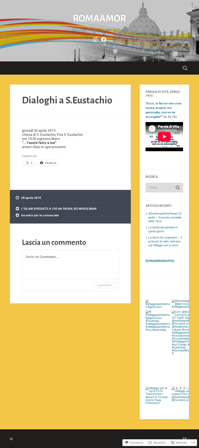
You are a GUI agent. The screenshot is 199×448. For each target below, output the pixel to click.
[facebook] (104, 39)
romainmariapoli (160, 261)
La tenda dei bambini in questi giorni (163, 229)
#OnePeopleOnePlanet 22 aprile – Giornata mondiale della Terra (165, 217)
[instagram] (95, 39)
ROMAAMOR (99, 18)
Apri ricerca (185, 68)
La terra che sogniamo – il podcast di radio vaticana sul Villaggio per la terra (165, 241)
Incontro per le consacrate (40, 215)
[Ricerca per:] (164, 187)
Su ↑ (186, 438)
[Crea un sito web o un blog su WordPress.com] (11, 439)
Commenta (104, 285)
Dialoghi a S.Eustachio (67, 100)
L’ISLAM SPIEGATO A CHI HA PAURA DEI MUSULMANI (58, 208)
